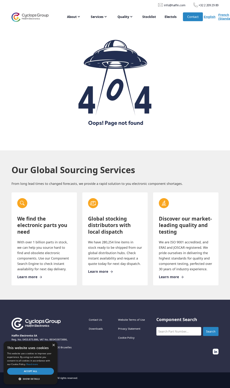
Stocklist (149, 17)
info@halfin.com (174, 5)
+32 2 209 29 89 (208, 5)
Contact (193, 17)
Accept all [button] (30, 371)
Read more (32, 364)
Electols (171, 17)
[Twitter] (215, 351)
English (209, 17)
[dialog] (31, 362)
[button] (73, 16)
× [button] (53, 345)
